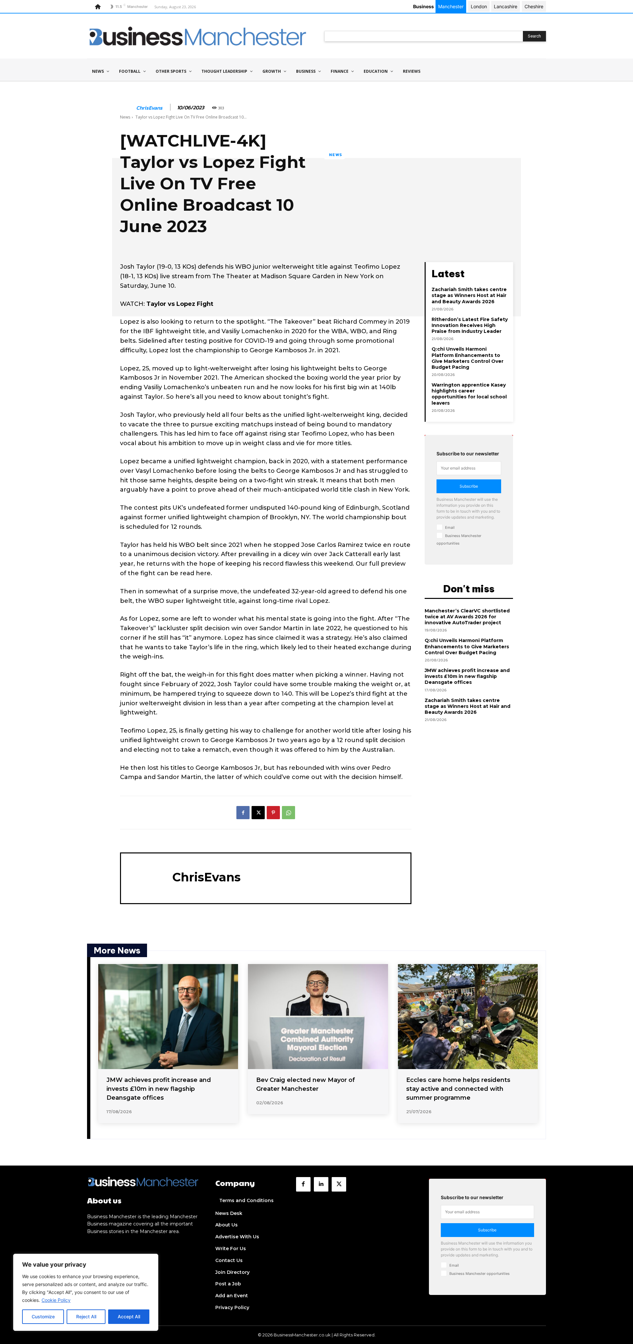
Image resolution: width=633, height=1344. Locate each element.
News (125, 117)
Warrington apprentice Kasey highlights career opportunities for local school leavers (469, 394)
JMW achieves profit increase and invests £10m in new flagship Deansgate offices (467, 676)
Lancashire (505, 6)
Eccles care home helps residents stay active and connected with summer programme (458, 1088)
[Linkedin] (321, 1184)
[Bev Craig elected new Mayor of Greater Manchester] (318, 1016)
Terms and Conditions (246, 1200)
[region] (85, 1292)
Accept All (129, 1316)
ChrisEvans (149, 108)
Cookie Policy (56, 1300)
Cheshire (534, 6)
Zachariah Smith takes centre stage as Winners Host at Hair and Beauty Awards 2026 (469, 295)
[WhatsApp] (288, 812)
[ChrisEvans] (127, 107)
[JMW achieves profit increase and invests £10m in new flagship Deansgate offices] (168, 1016)
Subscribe (469, 486)
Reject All (86, 1316)
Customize (43, 1316)
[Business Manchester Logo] (198, 36)
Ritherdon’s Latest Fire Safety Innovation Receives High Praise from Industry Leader (470, 325)
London (479, 6)
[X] (258, 812)
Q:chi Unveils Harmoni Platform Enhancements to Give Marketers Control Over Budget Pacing (467, 358)
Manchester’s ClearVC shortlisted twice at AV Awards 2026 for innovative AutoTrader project (467, 617)
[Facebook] (243, 812)
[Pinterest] (273, 812)
